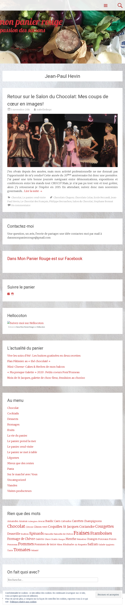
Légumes (13, 457)
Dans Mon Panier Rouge (25, 327)
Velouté (34, 550)
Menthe (71, 539)
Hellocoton (41, 327)
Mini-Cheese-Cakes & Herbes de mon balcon (36, 366)
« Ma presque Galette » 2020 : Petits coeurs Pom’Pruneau (43, 372)
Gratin (54, 539)
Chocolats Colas (84, 197)
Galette (40, 539)
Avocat (41, 521)
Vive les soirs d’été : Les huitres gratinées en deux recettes (44, 355)
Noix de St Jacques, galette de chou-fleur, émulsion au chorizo (46, 377)
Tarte (10, 550)
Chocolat (16, 197)
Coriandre (87, 527)
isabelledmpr (44, 109)
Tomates (22, 549)
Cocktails (13, 413)
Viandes (12, 485)
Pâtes (59, 544)
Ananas (23, 521)
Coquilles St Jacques (63, 527)
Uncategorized (16, 479)
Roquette (82, 544)
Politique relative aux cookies (23, 601)
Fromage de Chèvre (21, 539)
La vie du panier (17, 435)
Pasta (10, 468)
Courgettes (104, 526)
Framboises (101, 533)
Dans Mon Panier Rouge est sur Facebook (44, 258)
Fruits (10, 430)
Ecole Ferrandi (102, 197)
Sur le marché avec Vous (22, 474)
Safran (93, 544)
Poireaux (103, 539)
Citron (29, 526)
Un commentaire (20, 205)
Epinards (36, 533)
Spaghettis (110, 545)
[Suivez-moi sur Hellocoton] (25, 323)
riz (76, 544)
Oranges (92, 539)
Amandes (12, 521)
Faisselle (48, 534)
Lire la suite (33, 191)
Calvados (66, 521)
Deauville (13, 534)
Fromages (13, 424)
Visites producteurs (19, 491)
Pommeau (12, 544)
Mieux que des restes (20, 463)
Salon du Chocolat (83, 201)
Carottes (77, 521)
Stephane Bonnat (103, 201)
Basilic (49, 521)
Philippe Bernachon (60, 201)
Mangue (61, 539)
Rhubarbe (68, 544)
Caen (57, 521)
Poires (112, 539)
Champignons (93, 521)
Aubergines (32, 521)
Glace (47, 539)
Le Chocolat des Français (34, 201)
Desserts (12, 419)
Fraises (82, 533)
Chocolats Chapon (64, 197)
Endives (25, 534)
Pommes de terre (45, 544)
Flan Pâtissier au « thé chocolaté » (28, 361)
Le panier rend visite (34, 197)
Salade (101, 544)
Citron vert (40, 526)
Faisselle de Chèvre (63, 534)
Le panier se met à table (22, 452)
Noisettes (81, 539)
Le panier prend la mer (21, 441)
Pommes (26, 544)
